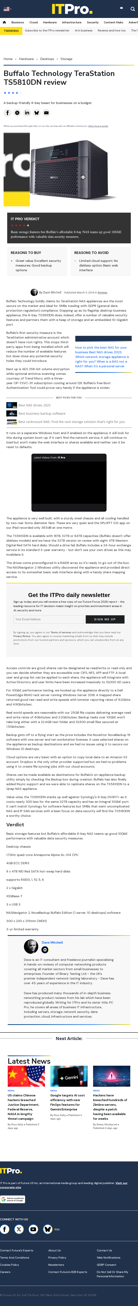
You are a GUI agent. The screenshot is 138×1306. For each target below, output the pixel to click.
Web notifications (108, 1257)
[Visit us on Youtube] (33, 1229)
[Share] (8, 113)
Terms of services (61, 632)
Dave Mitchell (52, 292)
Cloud (33, 22)
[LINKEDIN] (46, 950)
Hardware (50, 22)
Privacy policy (57, 1257)
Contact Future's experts (16, 1250)
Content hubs (113, 22)
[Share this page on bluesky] (37, 113)
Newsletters (56, 1265)
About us (54, 1250)
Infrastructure (72, 22)
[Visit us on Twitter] (18, 1229)
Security (92, 22)
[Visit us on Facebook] (4, 1229)
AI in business (84, 30)
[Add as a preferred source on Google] (12, 1199)
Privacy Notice (21, 636)
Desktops (47, 59)
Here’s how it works (98, 126)
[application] (69, 483)
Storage (66, 59)
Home (8, 59)
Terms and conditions (14, 1257)
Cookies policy (9, 1265)
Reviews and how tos (112, 30)
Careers (5, 1272)
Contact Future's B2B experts (67, 1272)
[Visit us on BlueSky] (46, 1229)
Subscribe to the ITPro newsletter (47, 30)
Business (18, 22)
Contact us (104, 1250)
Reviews (102, 292)
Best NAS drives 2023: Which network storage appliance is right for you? (102, 357)
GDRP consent (106, 1265)
